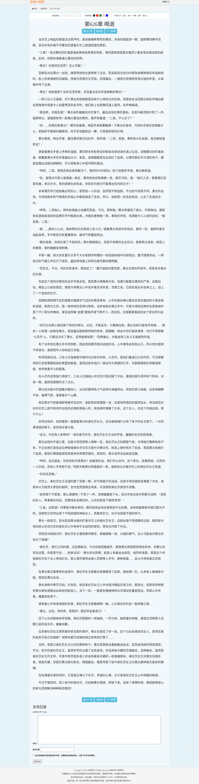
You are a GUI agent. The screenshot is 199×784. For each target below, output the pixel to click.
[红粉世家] (71, 15)
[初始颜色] (80, 15)
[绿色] (100, 15)
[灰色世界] (68, 15)
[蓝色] (107, 15)
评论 (35, 744)
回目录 (99, 31)
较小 (129, 16)
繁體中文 (165, 2)
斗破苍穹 (43, 9)
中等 (134, 16)
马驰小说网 (37, 2)
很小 (124, 16)
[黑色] (94, 15)
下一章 (110, 31)
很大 (144, 16)
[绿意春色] (77, 15)
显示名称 (36, 750)
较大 (139, 16)
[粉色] (104, 15)
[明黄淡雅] (64, 15)
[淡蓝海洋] (61, 15)
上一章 (89, 31)
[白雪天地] (74, 15)
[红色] (97, 15)
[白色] (110, 15)
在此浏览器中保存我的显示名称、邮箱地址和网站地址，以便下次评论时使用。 (65, 756)
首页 (35, 9)
